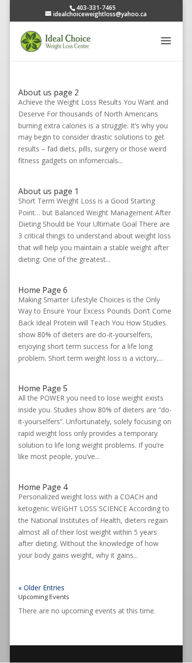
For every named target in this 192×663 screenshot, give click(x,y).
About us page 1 (48, 191)
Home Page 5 (42, 388)
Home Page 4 (42, 487)
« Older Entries (41, 587)
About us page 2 (48, 92)
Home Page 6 (42, 290)
